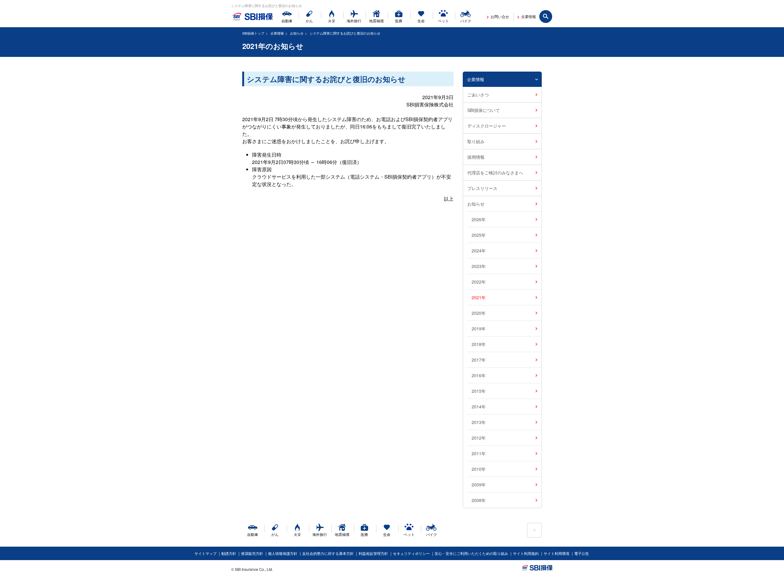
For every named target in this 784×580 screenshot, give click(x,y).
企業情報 (277, 33)
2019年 (479, 328)
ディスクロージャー (486, 126)
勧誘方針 (228, 553)
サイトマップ (205, 553)
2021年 (479, 297)
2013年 (479, 422)
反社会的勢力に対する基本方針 (328, 553)
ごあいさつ (478, 94)
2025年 (479, 235)
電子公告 (581, 553)
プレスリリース (482, 188)
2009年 (479, 484)
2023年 (479, 266)
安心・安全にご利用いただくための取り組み (471, 553)
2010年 (479, 469)
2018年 (479, 344)
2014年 (479, 406)
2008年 (479, 500)
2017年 (479, 360)
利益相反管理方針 (373, 553)
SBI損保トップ (253, 33)
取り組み (475, 141)
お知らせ (296, 33)
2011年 (479, 453)
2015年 (479, 391)
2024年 (479, 250)
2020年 (479, 313)
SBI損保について (483, 110)
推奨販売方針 (252, 553)
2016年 (479, 375)
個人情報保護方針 (282, 553)
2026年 (479, 219)
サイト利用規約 (526, 553)
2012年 (479, 438)
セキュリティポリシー (411, 553)
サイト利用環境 (556, 553)
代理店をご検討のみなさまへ (495, 172)
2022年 (479, 282)
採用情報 (475, 157)
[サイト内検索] (546, 17)
